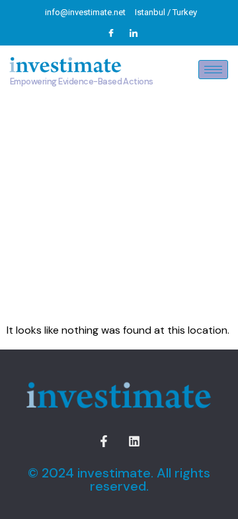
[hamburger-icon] (213, 69)
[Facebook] (111, 33)
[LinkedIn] (133, 33)
